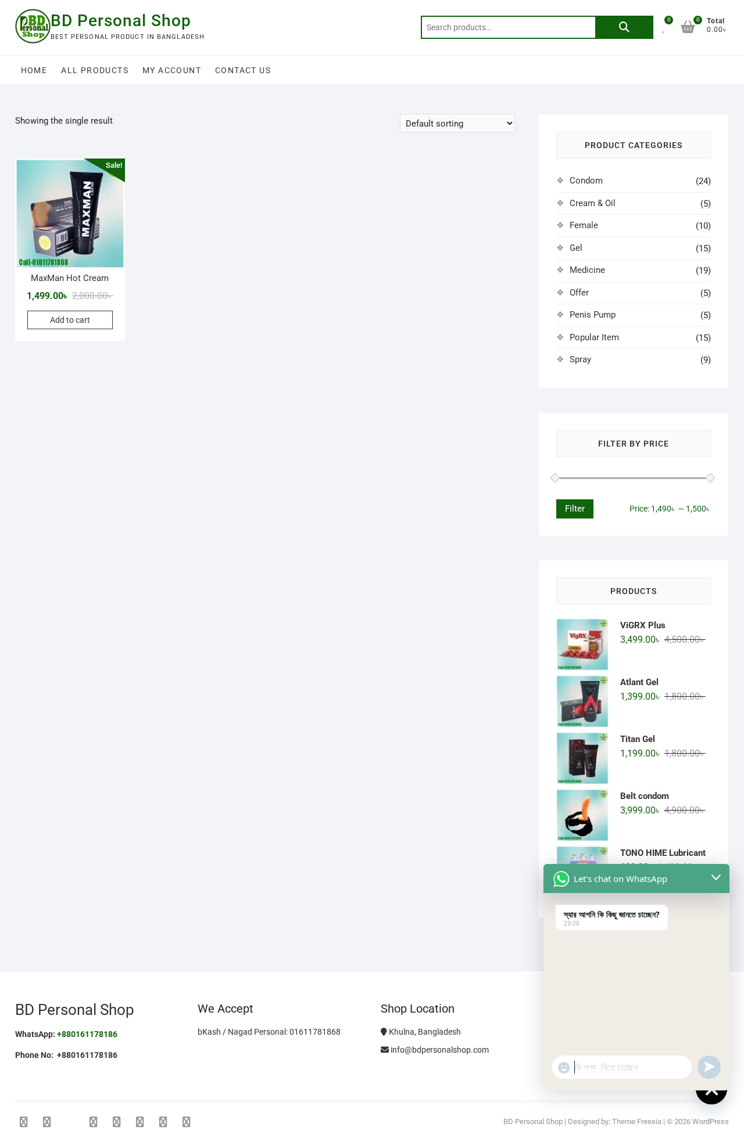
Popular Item (594, 337)
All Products (94, 70)
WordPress (710, 1121)
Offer (579, 292)
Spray (580, 359)
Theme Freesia (636, 1121)
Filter (575, 508)
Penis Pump (593, 314)
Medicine (587, 270)
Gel (576, 248)
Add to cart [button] (70, 320)
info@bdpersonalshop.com (439, 1049)
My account (171, 70)
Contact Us (243, 70)
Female (584, 225)
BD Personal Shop (121, 20)
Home (34, 70)
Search (624, 27)
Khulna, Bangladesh (424, 1031)
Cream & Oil (593, 203)
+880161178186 (87, 1034)
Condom (586, 180)
